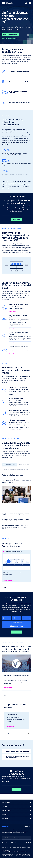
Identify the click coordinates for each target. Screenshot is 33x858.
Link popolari (6, 810)
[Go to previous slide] (30, 587)
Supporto (5, 818)
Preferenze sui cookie (26, 847)
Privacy (10, 847)
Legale (14, 847)
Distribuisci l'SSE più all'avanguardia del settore (15, 469)
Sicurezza (19, 847)
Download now (10, 726)
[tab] (26, 3)
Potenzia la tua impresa (9, 464)
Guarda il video (8, 687)
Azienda (4, 806)
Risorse (4, 814)
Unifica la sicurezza (24, 464)
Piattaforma (6, 802)
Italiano (26, 826)
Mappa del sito (5, 847)
